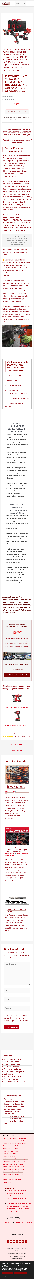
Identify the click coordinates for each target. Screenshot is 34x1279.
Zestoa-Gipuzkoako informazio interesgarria (15, 1159)
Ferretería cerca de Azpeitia (10, 1148)
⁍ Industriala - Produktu (12, 1119)
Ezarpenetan (5, 1268)
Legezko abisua (7, 1223)
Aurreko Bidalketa (17, 744)
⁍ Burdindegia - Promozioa (13, 1106)
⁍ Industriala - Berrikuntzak (13, 1116)
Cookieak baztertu (20, 1273)
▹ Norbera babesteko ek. (12, 1076)
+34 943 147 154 (19, 669)
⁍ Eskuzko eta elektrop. (12, 1109)
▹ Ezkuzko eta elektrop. (11, 1069)
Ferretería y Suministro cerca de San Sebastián (16, 1140)
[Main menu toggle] (30, 3)
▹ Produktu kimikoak (10, 1079)
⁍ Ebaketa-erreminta (10, 1114)
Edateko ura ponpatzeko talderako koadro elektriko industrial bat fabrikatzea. (18, 1198)
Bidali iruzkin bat (9, 792)
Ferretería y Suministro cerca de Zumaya (14, 1143)
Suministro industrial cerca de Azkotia (13, 1166)
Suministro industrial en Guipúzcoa (12, 1177)
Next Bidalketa (17, 750)
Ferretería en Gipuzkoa (9, 1153)
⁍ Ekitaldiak (7, 1099)
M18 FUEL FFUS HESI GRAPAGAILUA (17, 707)
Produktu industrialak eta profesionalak (14, 1161)
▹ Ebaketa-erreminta (10, 1062)
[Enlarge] (29, 19)
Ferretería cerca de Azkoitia (10, 1146)
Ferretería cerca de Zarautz (10, 1151)
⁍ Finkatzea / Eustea (10, 1111)
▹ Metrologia (7, 1074)
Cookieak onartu (7, 1273)
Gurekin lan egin (7, 1182)
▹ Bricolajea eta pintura (11, 1059)
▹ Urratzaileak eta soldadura (13, 1081)
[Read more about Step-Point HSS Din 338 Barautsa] (17, 898)
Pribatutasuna (19, 1223)
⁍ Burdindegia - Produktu (12, 1104)
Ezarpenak (6, 1276)
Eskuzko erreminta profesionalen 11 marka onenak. (16, 788)
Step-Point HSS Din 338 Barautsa (16, 911)
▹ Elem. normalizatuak (11, 1064)
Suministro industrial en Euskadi (12, 1179)
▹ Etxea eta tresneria (10, 1067)
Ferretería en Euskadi (9, 1156)
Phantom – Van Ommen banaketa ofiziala (14, 1138)
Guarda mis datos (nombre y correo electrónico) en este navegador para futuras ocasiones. (16, 1018)
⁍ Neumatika (7, 1123)
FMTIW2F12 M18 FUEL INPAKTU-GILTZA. (17, 726)
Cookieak (29, 1223)
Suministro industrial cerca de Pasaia (13, 1172)
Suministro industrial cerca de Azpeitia (13, 1169)
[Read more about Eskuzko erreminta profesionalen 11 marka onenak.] (17, 774)
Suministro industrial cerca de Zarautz (13, 1174)
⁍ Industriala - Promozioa (12, 1121)
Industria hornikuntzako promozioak (13, 1164)
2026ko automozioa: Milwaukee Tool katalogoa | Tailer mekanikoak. (17, 849)
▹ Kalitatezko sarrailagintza (13, 1071)
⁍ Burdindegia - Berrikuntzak (14, 1101)
